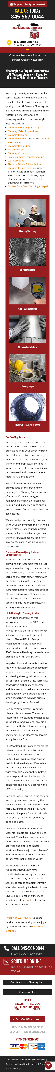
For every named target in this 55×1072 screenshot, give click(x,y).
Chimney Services (19, 55)
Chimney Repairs (17, 134)
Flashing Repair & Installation (24, 164)
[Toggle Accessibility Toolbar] (48, 1065)
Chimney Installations (20, 168)
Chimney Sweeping (27, 231)
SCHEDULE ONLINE (26, 961)
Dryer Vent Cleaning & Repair (27, 425)
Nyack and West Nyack (18, 917)
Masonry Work (16, 149)
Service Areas (20, 59)
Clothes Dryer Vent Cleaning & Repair (28, 186)
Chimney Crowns (17, 153)
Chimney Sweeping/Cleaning (23, 127)
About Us (38, 55)
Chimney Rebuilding (19, 145)
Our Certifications (27, 1019)
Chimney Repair (27, 386)
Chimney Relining (17, 138)
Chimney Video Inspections (23, 131)
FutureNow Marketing (27, 1064)
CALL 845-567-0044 (27, 948)
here (27, 900)
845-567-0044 (27, 16)
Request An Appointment (29, 4)
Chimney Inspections (27, 308)
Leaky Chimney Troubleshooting (26, 157)
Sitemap (17, 1068)
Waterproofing (16, 160)
